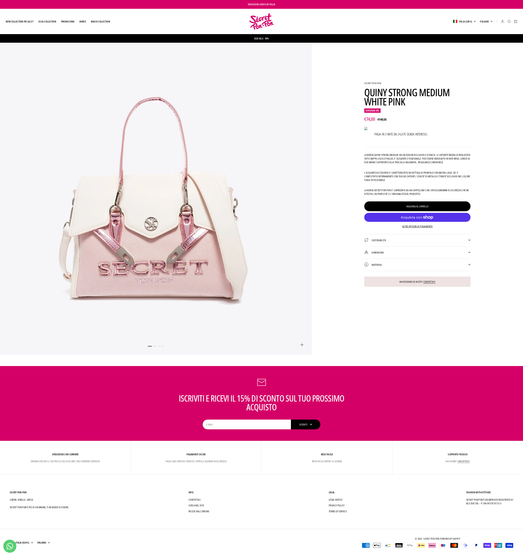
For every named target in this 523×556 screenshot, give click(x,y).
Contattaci (429, 281)
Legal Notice (336, 499)
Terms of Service (338, 511)
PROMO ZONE (68, 21)
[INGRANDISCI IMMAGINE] (302, 345)
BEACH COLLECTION (100, 21)
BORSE (82, 21)
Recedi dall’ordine (199, 511)
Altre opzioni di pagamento (417, 226)
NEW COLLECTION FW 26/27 (20, 21)
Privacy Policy (336, 505)
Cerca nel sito (196, 505)
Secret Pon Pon (372, 83)
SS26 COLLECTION (47, 21)
